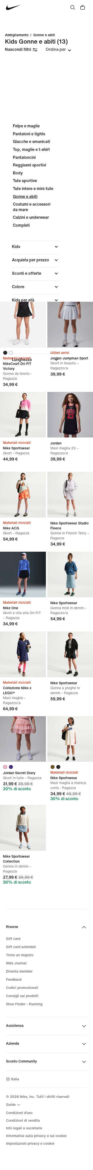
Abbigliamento (17, 35)
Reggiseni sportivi (29, 165)
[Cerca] (72, 7)
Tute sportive (25, 181)
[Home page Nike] (13, 7)
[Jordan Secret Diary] (23, 739)
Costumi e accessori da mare (31, 207)
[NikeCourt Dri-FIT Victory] (23, 325)
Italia (15, 1079)
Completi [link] (21, 225)
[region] (46, 244)
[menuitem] (14, 1105)
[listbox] (58, 50)
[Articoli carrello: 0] (82, 7)
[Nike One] (23, 575)
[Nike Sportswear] (23, 415)
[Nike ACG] (23, 494)
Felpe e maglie (26, 126)
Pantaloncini (24, 157)
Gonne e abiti (44, 35)
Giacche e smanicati (31, 141)
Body (18, 173)
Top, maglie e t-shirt (31, 149)
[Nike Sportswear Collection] (23, 828)
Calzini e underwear (31, 217)
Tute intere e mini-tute (33, 189)
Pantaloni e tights (29, 134)
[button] (36, 247)
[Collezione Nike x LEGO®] (23, 654)
